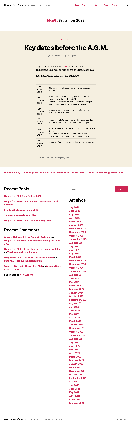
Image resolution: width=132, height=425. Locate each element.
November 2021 (77, 371)
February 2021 (76, 403)
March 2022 (75, 356)
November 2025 (77, 232)
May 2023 (74, 314)
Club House (48, 158)
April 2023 (74, 317)
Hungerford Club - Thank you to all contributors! (29, 257)
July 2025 (74, 246)
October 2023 (76, 296)
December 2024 (77, 260)
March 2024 (75, 285)
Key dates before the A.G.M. (66, 48)
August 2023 (76, 303)
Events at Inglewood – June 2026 (21, 210)
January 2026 (76, 225)
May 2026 (74, 214)
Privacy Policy (12, 172)
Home (76, 5)
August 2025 (76, 243)
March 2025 (75, 257)
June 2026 (74, 211)
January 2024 (76, 292)
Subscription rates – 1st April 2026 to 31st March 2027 (54, 172)
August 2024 (76, 275)
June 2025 (74, 250)
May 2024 (74, 282)
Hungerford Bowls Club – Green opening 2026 (28, 220)
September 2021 (77, 378)
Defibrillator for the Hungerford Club (23, 261)
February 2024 (76, 289)
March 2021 (75, 399)
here (65, 66)
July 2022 (74, 342)
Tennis (106, 5)
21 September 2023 (76, 56)
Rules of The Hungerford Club (106, 172)
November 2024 (77, 264)
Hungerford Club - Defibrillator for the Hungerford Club (32, 249)
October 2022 (76, 332)
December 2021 (77, 367)
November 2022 (77, 328)
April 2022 (74, 353)
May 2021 (74, 392)
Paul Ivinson (58, 56)
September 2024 (78, 271)
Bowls (84, 5)
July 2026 (74, 207)
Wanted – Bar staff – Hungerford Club (23, 266)
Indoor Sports (95, 5)
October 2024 (76, 267)
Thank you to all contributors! (22, 252)
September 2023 (78, 300)
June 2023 (74, 310)
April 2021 (74, 396)
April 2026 (74, 218)
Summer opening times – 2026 (20, 215)
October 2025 (76, 236)
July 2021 (74, 385)
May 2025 (74, 253)
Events (114, 5)
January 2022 (76, 364)
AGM (69, 40)
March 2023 (75, 321)
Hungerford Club (13, 5)
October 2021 (76, 374)
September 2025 (78, 239)
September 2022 (78, 335)
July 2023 (74, 307)
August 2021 (75, 381)
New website (26, 275)
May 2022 (74, 349)
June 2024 (74, 278)
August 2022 (76, 339)
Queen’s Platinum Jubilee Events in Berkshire (27, 237)
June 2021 (74, 388)
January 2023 (76, 324)
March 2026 (75, 221)
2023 (63, 40)
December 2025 (77, 228)
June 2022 (74, 346)
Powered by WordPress (53, 419)
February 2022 (76, 360)
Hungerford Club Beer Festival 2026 (22, 196)
